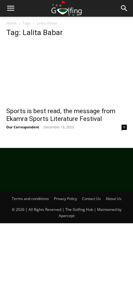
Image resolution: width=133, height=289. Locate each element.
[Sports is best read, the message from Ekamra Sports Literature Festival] (66, 73)
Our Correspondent (22, 127)
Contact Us (91, 198)
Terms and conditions (30, 198)
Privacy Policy (65, 198)
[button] (10, 8)
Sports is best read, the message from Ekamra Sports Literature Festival (60, 114)
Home (11, 23)
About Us (114, 198)
